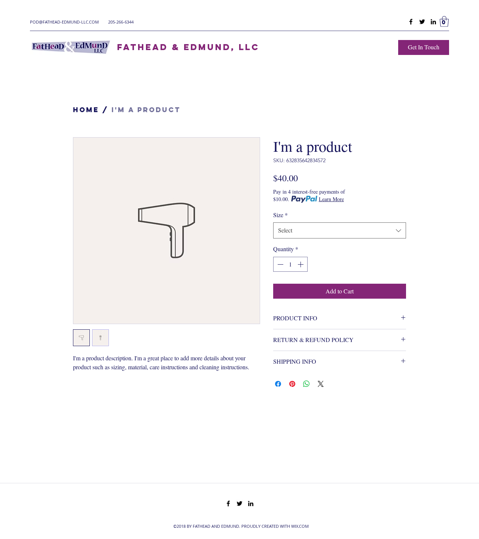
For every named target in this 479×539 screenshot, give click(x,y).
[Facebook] (411, 21)
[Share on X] (320, 383)
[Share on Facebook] (278, 383)
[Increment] (301, 264)
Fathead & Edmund (174, 47)
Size (280, 215)
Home (86, 109)
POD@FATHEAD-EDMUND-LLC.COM (64, 22)
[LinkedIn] (433, 21)
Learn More (331, 199)
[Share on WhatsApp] (306, 383)
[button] (444, 21)
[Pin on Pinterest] (292, 383)
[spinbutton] (290, 264)
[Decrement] (279, 264)
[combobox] (339, 230)
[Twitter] (422, 21)
